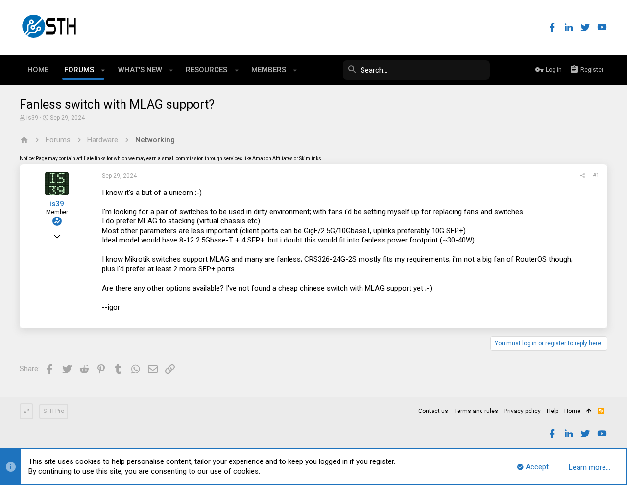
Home (572, 411)
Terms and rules (476, 411)
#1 (596, 175)
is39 (32, 117)
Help (552, 411)
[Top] (589, 411)
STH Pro (53, 411)
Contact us (433, 411)
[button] (103, 70)
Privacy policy (522, 411)
